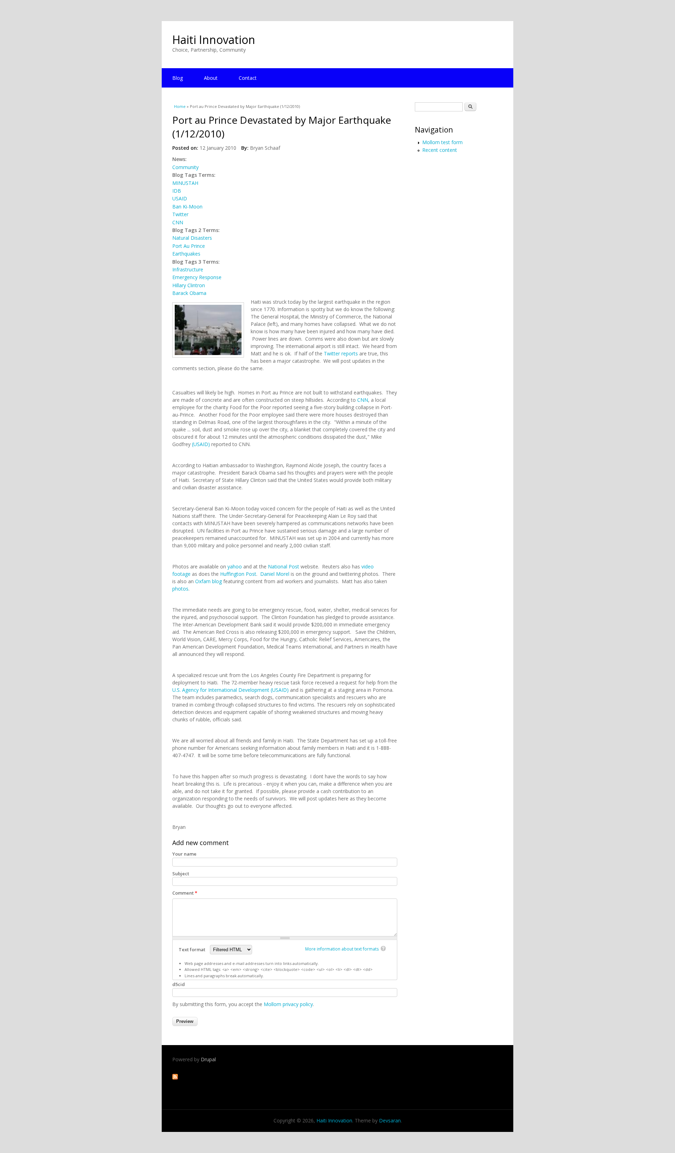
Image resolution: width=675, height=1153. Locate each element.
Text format (192, 949)
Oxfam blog (208, 581)
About (211, 78)
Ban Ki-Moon (187, 206)
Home (180, 106)
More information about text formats (342, 949)
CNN (177, 222)
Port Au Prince (188, 246)
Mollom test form (442, 142)
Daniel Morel (274, 574)
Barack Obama (189, 293)
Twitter (180, 214)
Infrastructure (187, 269)
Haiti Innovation (213, 39)
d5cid (178, 984)
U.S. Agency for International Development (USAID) (230, 690)
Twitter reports (341, 353)
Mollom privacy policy (288, 1004)
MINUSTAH (185, 183)
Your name (184, 854)
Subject (180, 873)
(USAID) (200, 444)
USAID (179, 198)
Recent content (439, 150)
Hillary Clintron (188, 285)
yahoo (234, 566)
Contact (248, 78)
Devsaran (390, 1120)
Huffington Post (238, 574)
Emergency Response (196, 277)
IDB (176, 190)
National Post (283, 566)
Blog (177, 78)
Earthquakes (186, 253)
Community (185, 167)
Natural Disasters (192, 237)
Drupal (208, 1059)
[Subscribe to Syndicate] (175, 1077)
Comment (184, 893)
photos (180, 588)
